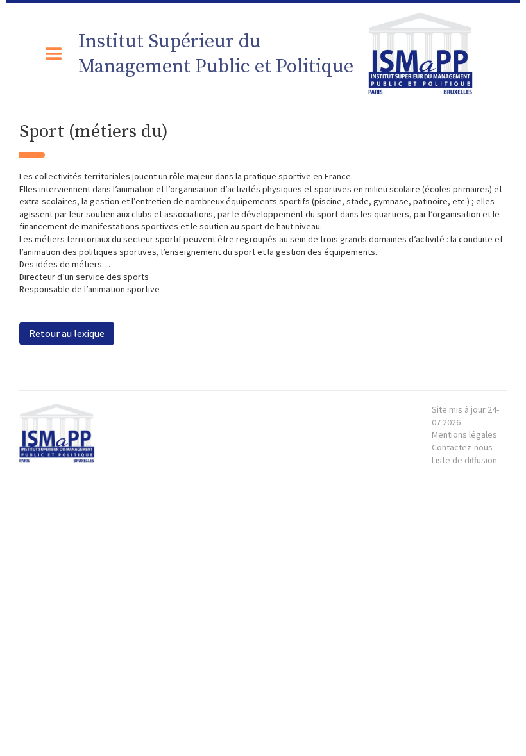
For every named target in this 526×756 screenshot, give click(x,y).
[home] (426, 54)
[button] (54, 54)
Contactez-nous (462, 447)
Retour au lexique (67, 333)
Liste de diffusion (464, 460)
